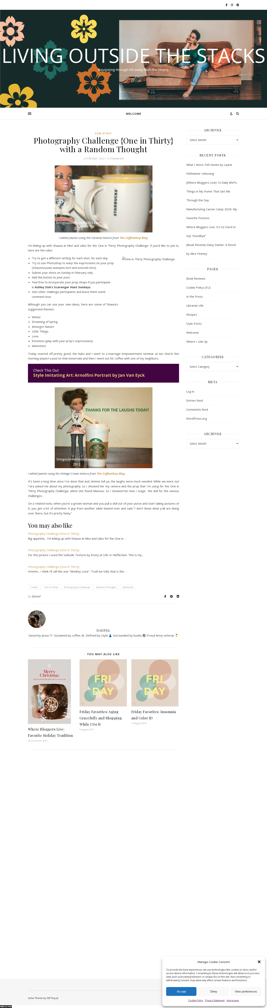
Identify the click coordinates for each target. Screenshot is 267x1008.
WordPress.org (196, 418)
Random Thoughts (106, 587)
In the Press (194, 296)
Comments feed (197, 409)
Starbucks (128, 587)
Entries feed (194, 400)
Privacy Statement (215, 1000)
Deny (213, 991)
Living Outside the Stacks (133, 55)
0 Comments (115, 158)
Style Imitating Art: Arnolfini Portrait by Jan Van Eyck (89, 375)
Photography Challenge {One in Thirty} (53, 534)
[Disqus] (103, 809)
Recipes (191, 314)
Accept (181, 991)
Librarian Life (194, 305)
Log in (190, 391)
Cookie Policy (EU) (198, 287)
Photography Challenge (77, 587)
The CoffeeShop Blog (134, 238)
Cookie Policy (195, 1000)
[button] (259, 962)
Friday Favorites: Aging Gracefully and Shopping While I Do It (101, 718)
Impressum (233, 1000)
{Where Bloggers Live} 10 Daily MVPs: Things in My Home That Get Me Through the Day (211, 191)
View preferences (246, 991)
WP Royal (52, 998)
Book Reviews (195, 278)
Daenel (36, 596)
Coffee (34, 587)
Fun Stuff (103, 133)
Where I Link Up (197, 341)
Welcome (133, 114)
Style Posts (194, 323)
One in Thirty (51, 587)
